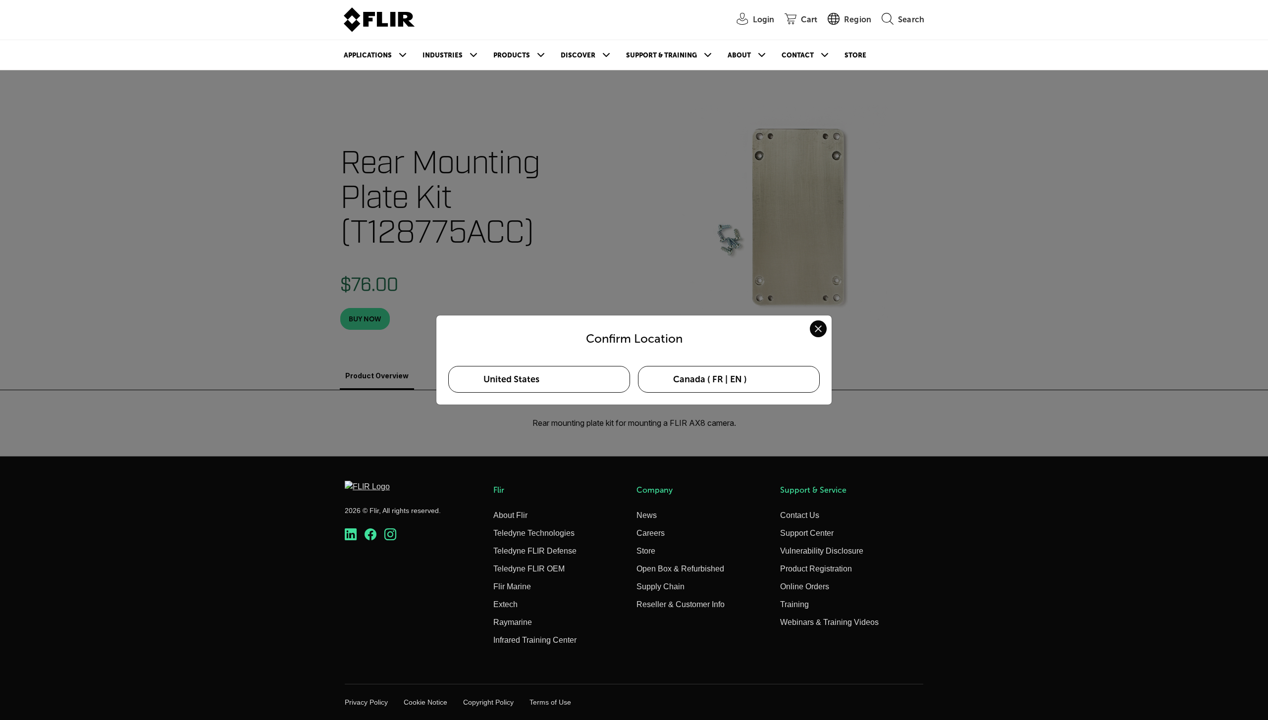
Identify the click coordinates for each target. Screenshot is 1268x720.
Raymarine (512, 622)
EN (736, 379)
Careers (650, 533)
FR (717, 379)
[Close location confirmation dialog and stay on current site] (818, 328)
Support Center (807, 533)
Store (855, 55)
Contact (798, 55)
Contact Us (799, 515)
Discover (578, 55)
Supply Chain (660, 586)
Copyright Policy (488, 702)
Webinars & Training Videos (829, 622)
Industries (443, 55)
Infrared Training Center (535, 640)
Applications (368, 55)
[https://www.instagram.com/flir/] (390, 534)
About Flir (510, 515)
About (739, 55)
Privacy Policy (366, 702)
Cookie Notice (425, 702)
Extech (505, 604)
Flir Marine (512, 586)
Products (511, 55)
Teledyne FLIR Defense (535, 551)
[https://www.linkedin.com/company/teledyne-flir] (351, 534)
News (646, 515)
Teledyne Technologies (534, 533)
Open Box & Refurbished (680, 569)
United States (511, 379)
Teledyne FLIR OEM (529, 569)
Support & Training (661, 55)
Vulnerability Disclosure (821, 551)
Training (794, 604)
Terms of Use (550, 702)
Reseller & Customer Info (680, 604)
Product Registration (816, 569)
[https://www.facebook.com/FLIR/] (370, 534)
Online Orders (804, 586)
